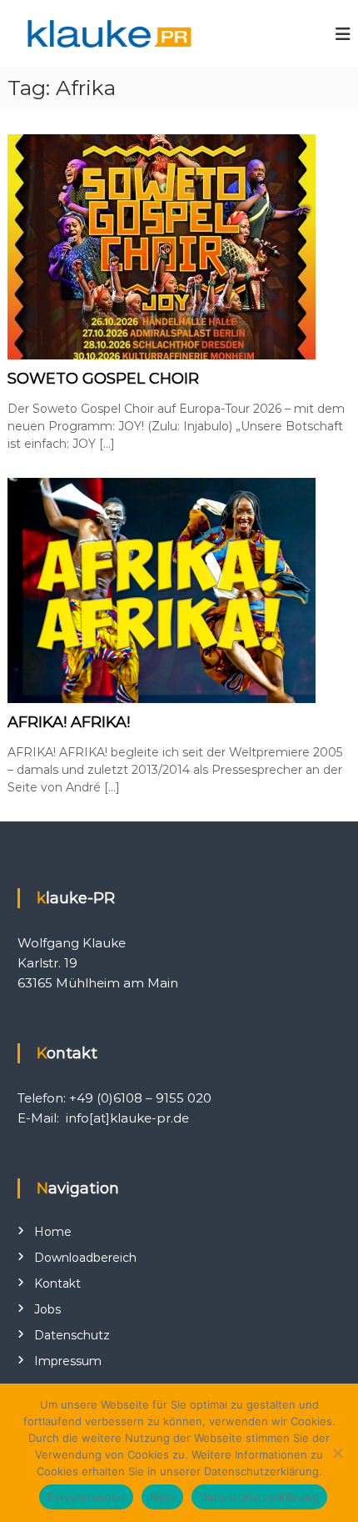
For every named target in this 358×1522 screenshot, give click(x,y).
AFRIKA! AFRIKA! (68, 722)
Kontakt (57, 1283)
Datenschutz (72, 1335)
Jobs (47, 1309)
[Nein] (337, 1452)
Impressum (68, 1361)
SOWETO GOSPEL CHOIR (103, 378)
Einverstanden (86, 1497)
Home (53, 1231)
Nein (162, 1497)
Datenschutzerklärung (259, 1497)
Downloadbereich (85, 1257)
